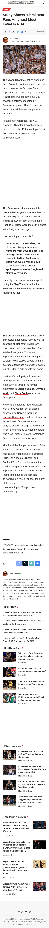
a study (16, 101)
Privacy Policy (31, 925)
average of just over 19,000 (19, 344)
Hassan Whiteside (13, 417)
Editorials (22, 663)
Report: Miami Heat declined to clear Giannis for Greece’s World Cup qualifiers (31, 784)
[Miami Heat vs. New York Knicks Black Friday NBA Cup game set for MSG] (9, 770)
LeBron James (25, 389)
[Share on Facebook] (9, 31)
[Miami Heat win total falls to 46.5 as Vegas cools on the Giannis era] (9, 755)
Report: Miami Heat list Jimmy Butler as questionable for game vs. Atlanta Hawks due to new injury (15, 867)
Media (6, 9)
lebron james (32, 549)
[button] (5, 3)
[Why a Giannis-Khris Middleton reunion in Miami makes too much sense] (9, 698)
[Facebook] (19, 911)
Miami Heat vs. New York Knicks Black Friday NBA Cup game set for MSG (32, 769)
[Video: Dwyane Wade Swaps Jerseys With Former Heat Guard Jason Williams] (39, 886)
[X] (22, 911)
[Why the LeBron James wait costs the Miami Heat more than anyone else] (9, 657)
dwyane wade (9, 549)
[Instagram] (29, 911)
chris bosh (20, 545)
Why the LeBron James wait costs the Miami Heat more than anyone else (31, 656)
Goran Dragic (24, 413)
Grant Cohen (14, 38)
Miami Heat (14, 80)
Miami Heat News (25, 761)
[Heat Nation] (21, 3)
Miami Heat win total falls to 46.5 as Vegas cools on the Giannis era (31, 754)
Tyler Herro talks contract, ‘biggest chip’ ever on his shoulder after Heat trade (30, 799)
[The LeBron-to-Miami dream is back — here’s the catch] (9, 685)
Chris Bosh (21, 393)
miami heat (8, 553)
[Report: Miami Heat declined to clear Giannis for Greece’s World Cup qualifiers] (9, 785)
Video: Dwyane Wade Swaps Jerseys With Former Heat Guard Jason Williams (16, 887)
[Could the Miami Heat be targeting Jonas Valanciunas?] (9, 672)
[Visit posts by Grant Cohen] (5, 40)
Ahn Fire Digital (17, 922)
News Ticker (19, 553)
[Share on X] (13, 31)
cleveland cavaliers (35, 545)
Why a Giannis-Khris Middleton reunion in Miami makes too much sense (31, 697)
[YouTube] (26, 911)
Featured (20, 549)
